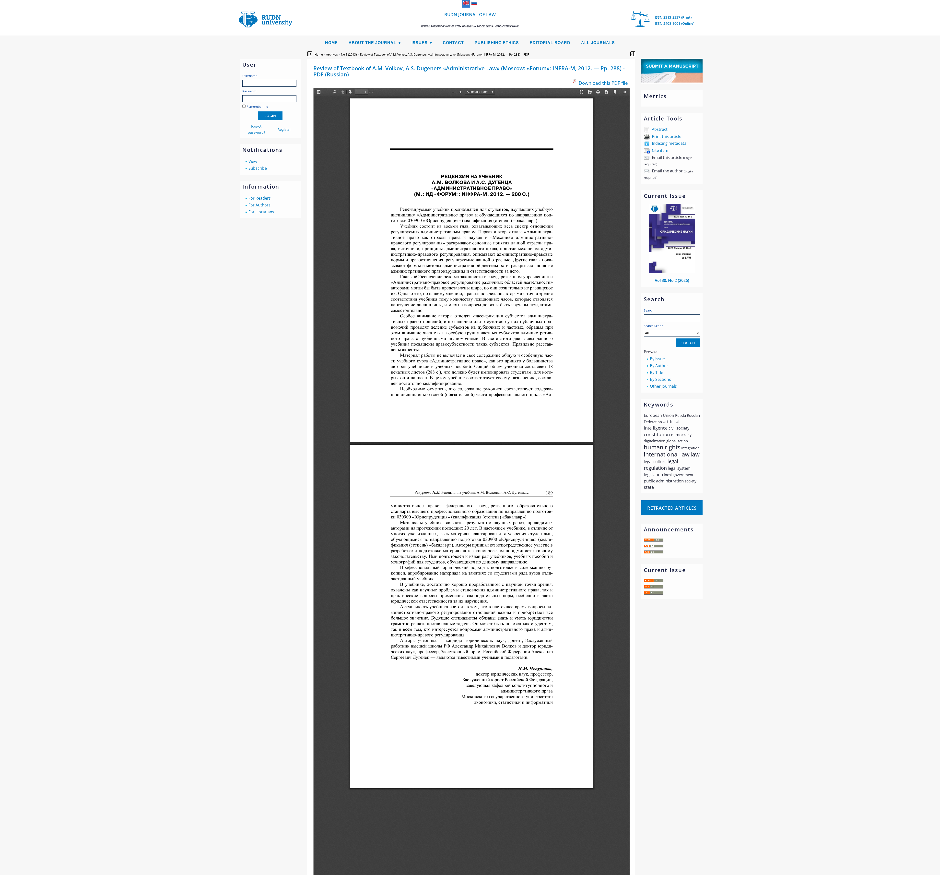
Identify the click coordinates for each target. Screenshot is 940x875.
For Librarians (261, 212)
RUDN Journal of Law (470, 20)
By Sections (660, 379)
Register (284, 129)
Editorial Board (550, 43)
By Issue (657, 358)
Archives (332, 54)
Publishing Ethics (497, 43)
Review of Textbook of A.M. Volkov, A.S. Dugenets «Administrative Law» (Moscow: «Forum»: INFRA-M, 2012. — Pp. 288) (440, 54)
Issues (419, 43)
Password (249, 91)
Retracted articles (672, 508)
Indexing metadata (669, 143)
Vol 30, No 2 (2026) (672, 280)
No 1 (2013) (349, 54)
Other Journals (663, 386)
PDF (526, 54)
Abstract (660, 129)
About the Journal (372, 43)
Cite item (660, 150)
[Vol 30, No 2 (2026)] (672, 272)
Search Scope (653, 326)
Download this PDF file (603, 83)
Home (331, 43)
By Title (656, 372)
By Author (659, 365)
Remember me (257, 106)
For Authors (259, 205)
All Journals (598, 43)
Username (249, 75)
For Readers (259, 198)
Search (649, 310)
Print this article (666, 136)
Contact (453, 43)
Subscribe (257, 168)
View (252, 161)
